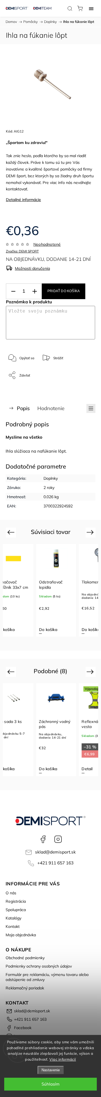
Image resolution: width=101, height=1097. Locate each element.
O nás (11, 892)
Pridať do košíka (63, 291)
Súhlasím (50, 1084)
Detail (87, 768)
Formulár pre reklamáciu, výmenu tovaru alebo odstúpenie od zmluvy (47, 977)
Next (91, 532)
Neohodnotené (47, 244)
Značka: (22, 251)
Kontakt (13, 926)
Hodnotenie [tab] (51, 408)
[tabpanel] (56, 590)
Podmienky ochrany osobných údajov (39, 966)
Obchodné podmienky (25, 957)
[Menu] (91, 8)
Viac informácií (62, 1059)
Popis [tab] (23, 408)
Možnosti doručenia (32, 268)
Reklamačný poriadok (25, 987)
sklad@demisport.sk (55, 852)
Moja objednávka (21, 934)
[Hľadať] (70, 8)
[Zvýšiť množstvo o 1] (34, 291)
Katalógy (13, 918)
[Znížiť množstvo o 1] (13, 291)
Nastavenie (51, 1070)
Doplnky (50, 478)
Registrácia (16, 901)
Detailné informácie (23, 199)
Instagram (58, 839)
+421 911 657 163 (55, 863)
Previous (12, 532)
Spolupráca (16, 909)
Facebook (43, 839)
